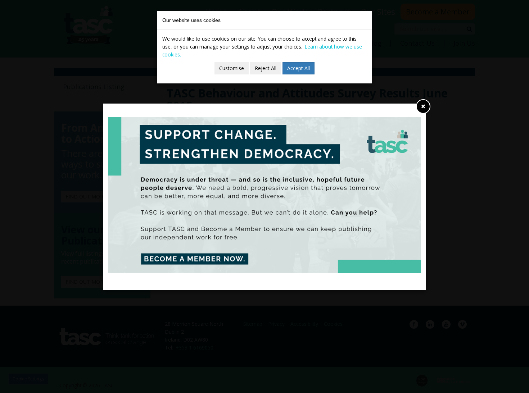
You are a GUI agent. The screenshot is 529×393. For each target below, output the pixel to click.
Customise (231, 68)
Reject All (265, 68)
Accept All (298, 68)
